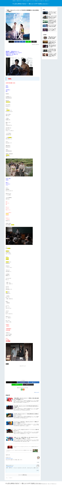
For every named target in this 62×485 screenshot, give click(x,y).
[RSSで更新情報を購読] (23, 389)
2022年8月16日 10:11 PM (9, 458)
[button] (34, 42)
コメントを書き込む (22, 474)
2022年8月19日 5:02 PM (9, 466)
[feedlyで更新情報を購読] (22, 389)
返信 (38, 462)
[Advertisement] (23, 47)
